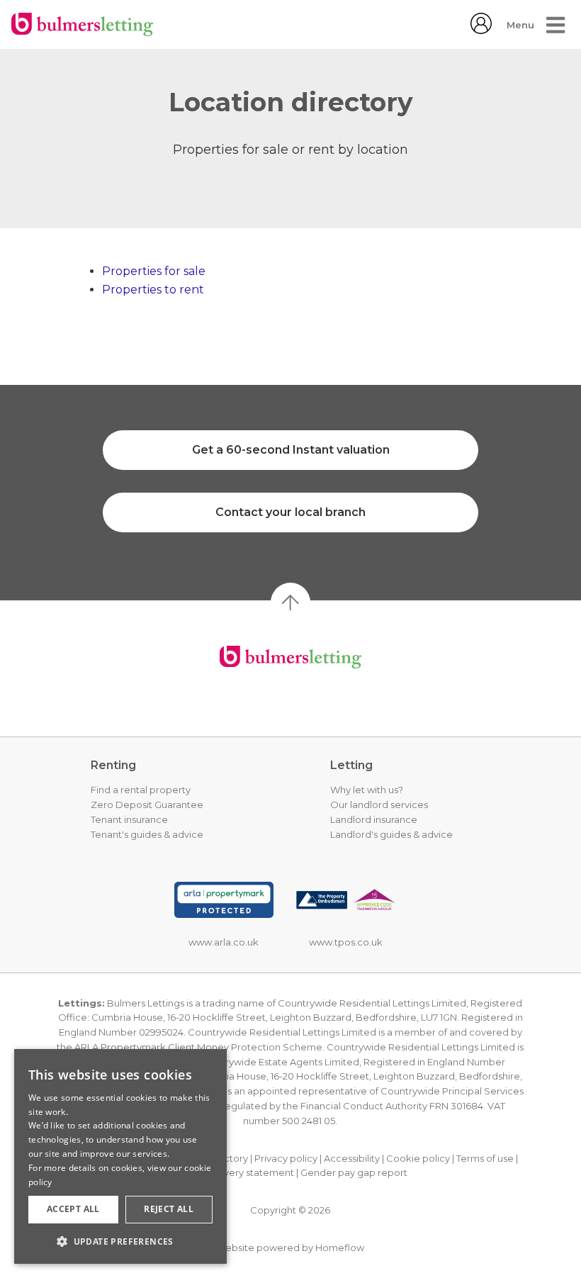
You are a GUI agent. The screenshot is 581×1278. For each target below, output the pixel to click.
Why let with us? (366, 789)
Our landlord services (379, 804)
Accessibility (352, 1158)
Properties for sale (153, 271)
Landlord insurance (373, 819)
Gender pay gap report (353, 1172)
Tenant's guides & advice (147, 834)
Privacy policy (285, 1158)
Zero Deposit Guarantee (147, 804)
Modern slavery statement (233, 1172)
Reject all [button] (168, 1209)
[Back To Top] (290, 602)
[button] (120, 1241)
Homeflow (339, 1247)
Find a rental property (141, 789)
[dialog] (120, 1156)
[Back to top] (290, 657)
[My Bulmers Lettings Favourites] (481, 30)
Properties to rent (153, 289)
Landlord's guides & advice (391, 834)
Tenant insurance (129, 819)
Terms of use (485, 1158)
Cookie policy (418, 1158)
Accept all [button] (73, 1209)
